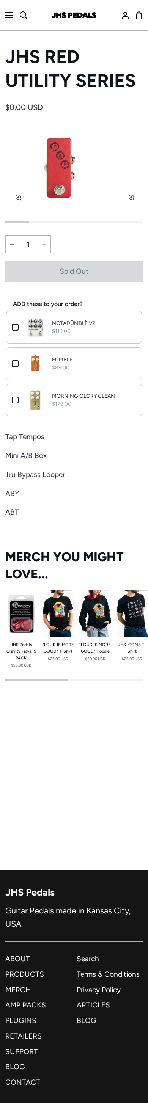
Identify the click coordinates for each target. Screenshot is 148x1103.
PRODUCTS (24, 974)
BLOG (15, 1066)
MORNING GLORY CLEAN (83, 396)
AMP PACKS (25, 1005)
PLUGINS (20, 1020)
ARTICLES (93, 1005)
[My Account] (122, 15)
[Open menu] (7, 15)
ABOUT (17, 958)
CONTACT (22, 1082)
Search (88, 958)
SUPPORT (21, 1051)
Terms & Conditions (108, 974)
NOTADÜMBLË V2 (74, 323)
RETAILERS (23, 1036)
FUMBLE (62, 359)
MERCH (18, 989)
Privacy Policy (99, 989)
